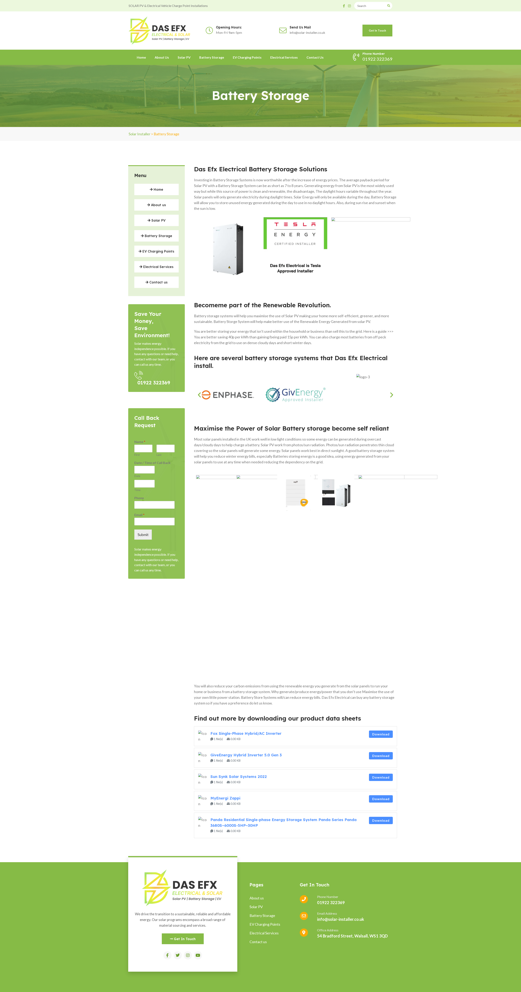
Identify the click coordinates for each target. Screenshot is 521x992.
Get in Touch (377, 30)
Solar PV (184, 57)
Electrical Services (284, 57)
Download (381, 734)
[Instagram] (188, 955)
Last (159, 454)
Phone (139, 498)
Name (139, 442)
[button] (199, 394)
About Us (162, 57)
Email (139, 515)
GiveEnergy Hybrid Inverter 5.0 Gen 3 (246, 754)
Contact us (315, 57)
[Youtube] (198, 955)
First (137, 454)
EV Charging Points (247, 57)
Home (141, 57)
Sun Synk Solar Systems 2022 (238, 776)
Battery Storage (211, 57)
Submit (143, 534)
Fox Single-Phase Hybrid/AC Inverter (245, 733)
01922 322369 (153, 383)
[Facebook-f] (167, 955)
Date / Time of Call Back (152, 463)
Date (137, 476)
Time (137, 490)
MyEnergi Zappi (225, 798)
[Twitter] (178, 955)
